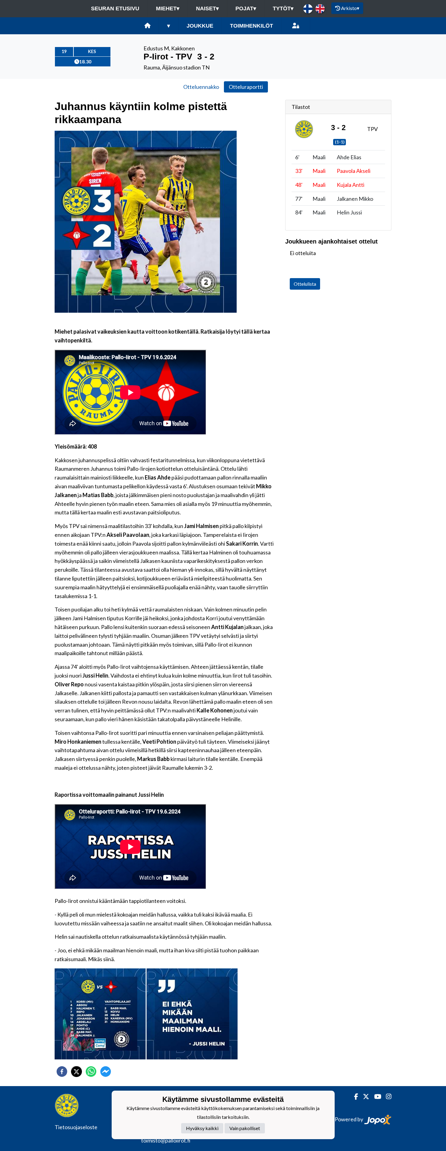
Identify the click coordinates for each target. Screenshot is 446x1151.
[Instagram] (386, 1096)
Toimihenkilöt (251, 26)
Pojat (245, 8)
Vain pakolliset (244, 1128)
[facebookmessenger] (105, 1071)
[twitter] (76, 1071)
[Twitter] (363, 1096)
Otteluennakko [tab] (201, 86)
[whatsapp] (91, 1071)
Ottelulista (305, 284)
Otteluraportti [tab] (246, 86)
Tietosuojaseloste (76, 1127)
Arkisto (350, 8)
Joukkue (200, 26)
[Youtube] (375, 1096)
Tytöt (283, 8)
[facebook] (61, 1071)
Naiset (207, 8)
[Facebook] (353, 1096)
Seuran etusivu (115, 8)
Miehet (167, 8)
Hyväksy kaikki (202, 1128)
